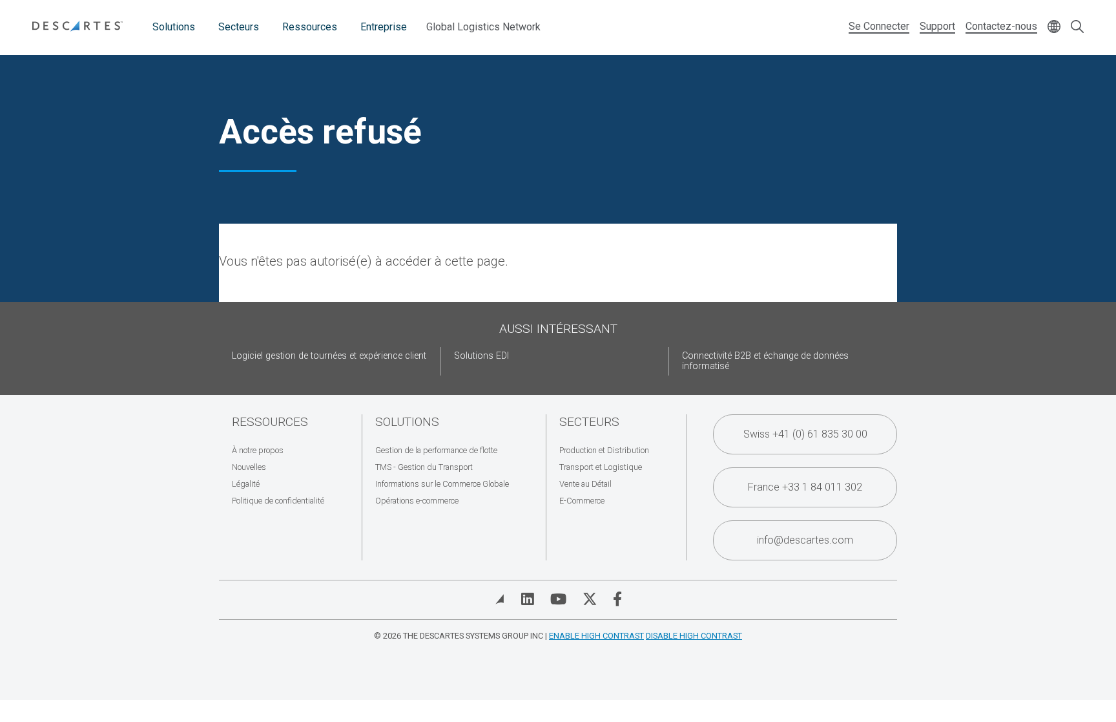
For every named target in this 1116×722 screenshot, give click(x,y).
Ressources (309, 27)
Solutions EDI (481, 355)
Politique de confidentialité (278, 500)
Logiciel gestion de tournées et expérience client (329, 355)
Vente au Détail (585, 484)
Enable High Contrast (596, 636)
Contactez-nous (1001, 26)
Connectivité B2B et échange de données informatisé (765, 361)
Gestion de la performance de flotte (436, 450)
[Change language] (1054, 27)
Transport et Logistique (600, 467)
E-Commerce (581, 500)
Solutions (173, 27)
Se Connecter (879, 26)
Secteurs (238, 27)
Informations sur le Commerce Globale (442, 484)
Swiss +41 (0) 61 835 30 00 (805, 434)
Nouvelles (249, 467)
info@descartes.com (805, 540)
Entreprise (383, 27)
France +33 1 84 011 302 (805, 487)
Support (937, 26)
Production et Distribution (604, 450)
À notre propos (258, 450)
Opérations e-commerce (417, 500)
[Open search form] (1077, 27)
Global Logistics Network (483, 27)
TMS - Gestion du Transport (424, 467)
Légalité (246, 484)
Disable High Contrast (694, 636)
